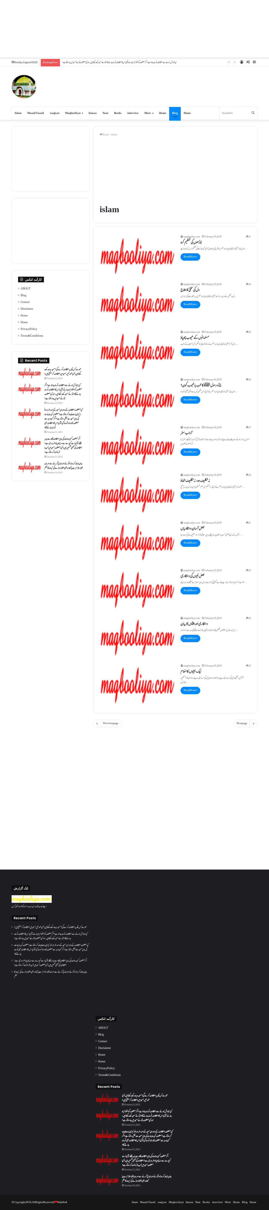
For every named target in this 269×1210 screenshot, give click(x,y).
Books (117, 113)
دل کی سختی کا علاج (190, 290)
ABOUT (26, 288)
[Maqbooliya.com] (24, 86)
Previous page (111, 723)
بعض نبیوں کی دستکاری (193, 576)
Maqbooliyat (72, 113)
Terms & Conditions (32, 336)
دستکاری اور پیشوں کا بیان (194, 624)
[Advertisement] (134, 29)
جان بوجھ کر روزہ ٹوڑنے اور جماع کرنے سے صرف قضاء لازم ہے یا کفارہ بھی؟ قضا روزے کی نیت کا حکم (63, 466)
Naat (105, 113)
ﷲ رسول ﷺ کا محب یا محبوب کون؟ (201, 385)
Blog (175, 113)
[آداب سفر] (137, 447)
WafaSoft (62, 1202)
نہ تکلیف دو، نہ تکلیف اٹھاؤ (195, 481)
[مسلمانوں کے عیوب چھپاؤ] (137, 351)
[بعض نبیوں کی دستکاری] (137, 589)
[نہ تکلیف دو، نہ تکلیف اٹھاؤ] (137, 494)
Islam (18, 113)
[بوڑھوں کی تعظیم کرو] (137, 256)
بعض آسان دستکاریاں (193, 528)
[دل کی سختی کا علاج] (137, 303)
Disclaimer (27, 309)
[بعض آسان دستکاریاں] (137, 542)
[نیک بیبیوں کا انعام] (137, 685)
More (147, 113)
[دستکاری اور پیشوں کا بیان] (137, 637)
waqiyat (54, 113)
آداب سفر (186, 433)
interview (132, 113)
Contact (25, 302)
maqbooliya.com (192, 237)
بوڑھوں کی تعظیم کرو (191, 242)
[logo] (32, 902)
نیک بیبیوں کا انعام (191, 671)
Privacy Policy (29, 329)
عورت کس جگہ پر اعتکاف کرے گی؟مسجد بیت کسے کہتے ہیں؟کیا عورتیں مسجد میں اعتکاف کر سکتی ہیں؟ (62, 372)
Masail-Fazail (35, 113)
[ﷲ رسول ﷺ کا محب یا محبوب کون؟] (137, 399)
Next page (241, 723)
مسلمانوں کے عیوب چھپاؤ (195, 338)
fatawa (93, 113)
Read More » (190, 257)
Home (162, 113)
